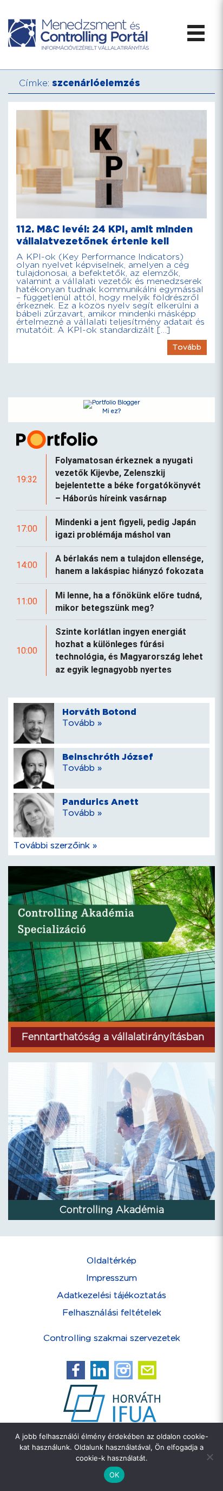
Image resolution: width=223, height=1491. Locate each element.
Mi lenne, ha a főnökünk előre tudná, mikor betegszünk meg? (128, 601)
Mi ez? (111, 411)
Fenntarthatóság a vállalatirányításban (113, 1037)
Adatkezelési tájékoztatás (111, 1296)
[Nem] (209, 1456)
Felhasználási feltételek (111, 1313)
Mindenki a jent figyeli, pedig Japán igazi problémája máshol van (125, 528)
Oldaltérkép (111, 1261)
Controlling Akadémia (112, 1210)
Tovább (187, 347)
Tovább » (82, 723)
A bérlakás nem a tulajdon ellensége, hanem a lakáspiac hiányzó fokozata (129, 564)
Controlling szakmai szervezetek (111, 1338)
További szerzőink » (55, 846)
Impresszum (111, 1278)
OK (114, 1474)
